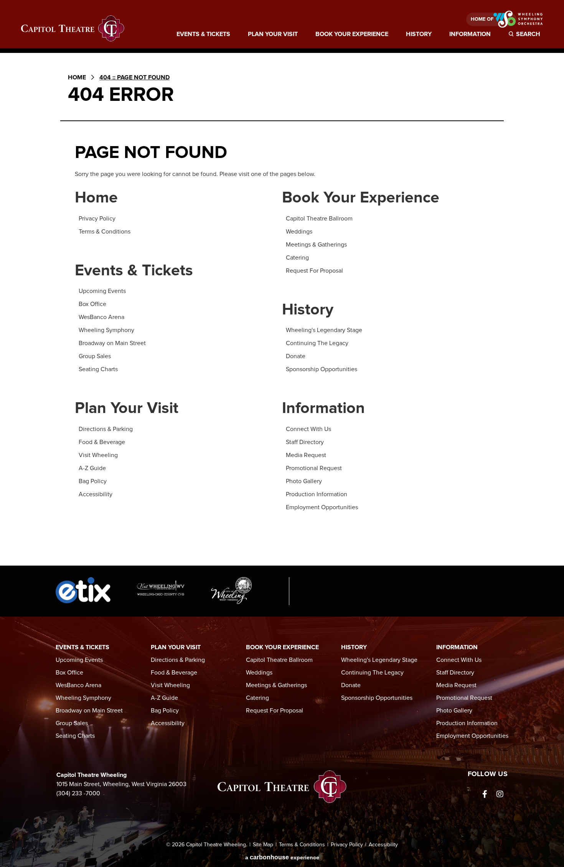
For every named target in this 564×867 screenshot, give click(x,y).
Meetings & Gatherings (316, 245)
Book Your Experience (351, 34)
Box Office (92, 304)
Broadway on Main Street (112, 343)
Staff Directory (305, 442)
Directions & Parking (106, 429)
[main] (282, 312)
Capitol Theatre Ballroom (319, 219)
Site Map (263, 844)
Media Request (306, 455)
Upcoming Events (102, 291)
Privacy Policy (97, 219)
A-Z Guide (92, 468)
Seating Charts (98, 369)
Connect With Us (308, 429)
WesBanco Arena (101, 317)
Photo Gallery (304, 481)
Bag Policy (93, 481)
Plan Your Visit (273, 34)
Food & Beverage (102, 442)
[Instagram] (500, 794)
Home (77, 77)
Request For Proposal (314, 271)
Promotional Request (314, 468)
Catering (297, 258)
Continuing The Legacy (317, 343)
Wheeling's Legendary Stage (324, 330)
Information (470, 34)
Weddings (299, 232)
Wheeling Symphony (106, 330)
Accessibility (95, 494)
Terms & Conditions (104, 232)
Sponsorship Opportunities (321, 369)
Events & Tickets (203, 34)
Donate (295, 356)
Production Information (316, 494)
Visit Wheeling (98, 455)
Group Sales (95, 356)
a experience (282, 857)
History (419, 34)
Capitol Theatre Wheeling (72, 28)
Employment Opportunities (322, 507)
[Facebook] (484, 794)
